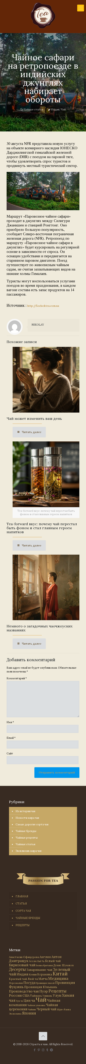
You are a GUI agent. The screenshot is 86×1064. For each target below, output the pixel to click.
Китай (60, 973)
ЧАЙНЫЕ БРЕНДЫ (28, 918)
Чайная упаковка (36, 1005)
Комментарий (17, 678)
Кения (33, 974)
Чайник (32, 1009)
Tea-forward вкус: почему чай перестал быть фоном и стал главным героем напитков (42, 528)
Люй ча (33, 979)
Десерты (17, 969)
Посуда (29, 982)
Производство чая (24, 991)
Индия (55, 109)
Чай (63, 109)
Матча (43, 979)
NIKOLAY (38, 324)
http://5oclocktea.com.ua (43, 306)
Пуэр (43, 991)
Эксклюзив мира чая (28, 851)
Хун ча (19, 1000)
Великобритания (44, 965)
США (25, 995)
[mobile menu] (80, 8)
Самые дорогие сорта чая (32, 824)
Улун (57, 995)
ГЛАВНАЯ (22, 896)
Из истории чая (25, 811)
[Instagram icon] (43, 1050)
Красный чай (18, 979)
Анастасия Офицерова (24, 957)
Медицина (58, 978)
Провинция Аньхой (45, 983)
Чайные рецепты (27, 837)
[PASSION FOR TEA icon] (51, 1050)
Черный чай (46, 1009)
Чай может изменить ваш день (34, 418)
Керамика (44, 974)
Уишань (47, 995)
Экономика (15, 1013)
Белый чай (53, 961)
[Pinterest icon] (38, 1050)
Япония (29, 1013)
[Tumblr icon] (47, 1050)
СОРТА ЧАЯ (23, 911)
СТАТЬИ (21, 903)
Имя (10, 722)
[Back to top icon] (43, 1036)
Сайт (10, 753)
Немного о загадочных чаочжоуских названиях (40, 628)
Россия (15, 995)
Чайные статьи (33, 109)
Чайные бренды (26, 831)
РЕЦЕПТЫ (23, 925)
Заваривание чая (39, 970)
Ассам (33, 961)
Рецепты (57, 991)
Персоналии (16, 982)
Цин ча (29, 1000)
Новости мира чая (27, 818)
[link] (43, 191)
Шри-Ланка (64, 1009)
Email (11, 738)
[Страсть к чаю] (43, 15)
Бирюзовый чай (22, 965)
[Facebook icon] (34, 1050)
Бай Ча (40, 961)
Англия (45, 957)
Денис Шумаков (63, 965)
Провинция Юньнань (40, 987)
